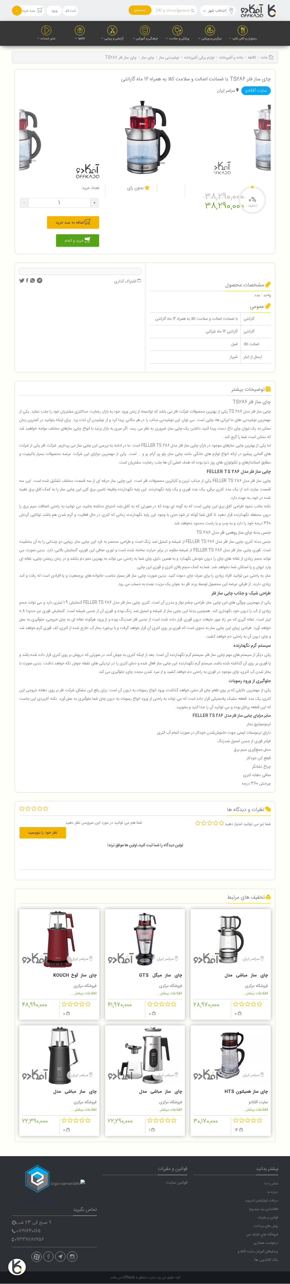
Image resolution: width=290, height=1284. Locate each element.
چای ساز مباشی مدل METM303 (160, 1092)
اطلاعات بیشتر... (255, 993)
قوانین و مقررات (267, 1217)
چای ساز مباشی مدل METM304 (75, 1092)
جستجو (140, 10)
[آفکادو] (259, 10)
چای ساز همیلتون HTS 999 (246, 1092)
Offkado (129, 1277)
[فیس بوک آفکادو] (48, 1256)
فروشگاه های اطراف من (262, 1234)
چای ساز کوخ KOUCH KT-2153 (75, 976)
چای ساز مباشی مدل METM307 (246, 976)
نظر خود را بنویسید (42, 832)
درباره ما (272, 1192)
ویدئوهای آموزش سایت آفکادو (258, 1251)
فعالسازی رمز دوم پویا (263, 1209)
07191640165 (28, 1231)
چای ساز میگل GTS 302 (160, 976)
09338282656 (29, 1240)
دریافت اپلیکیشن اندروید (261, 1200)
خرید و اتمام (75, 240)
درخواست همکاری (265, 1243)
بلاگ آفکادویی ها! (266, 1260)
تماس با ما (271, 1183)
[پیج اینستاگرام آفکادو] (72, 1256)
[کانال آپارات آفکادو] (36, 1257)
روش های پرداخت (265, 1226)
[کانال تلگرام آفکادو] (60, 1256)
